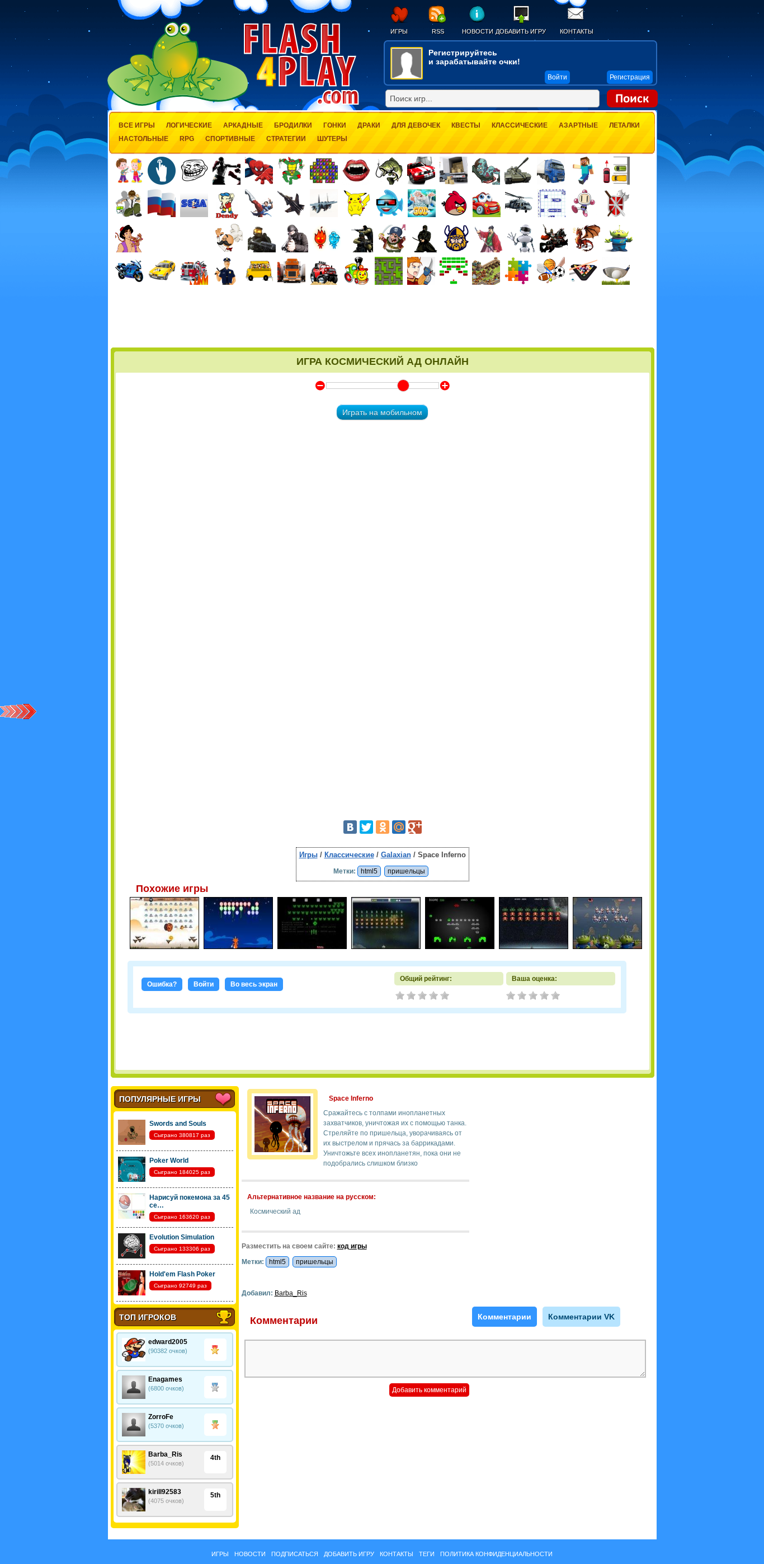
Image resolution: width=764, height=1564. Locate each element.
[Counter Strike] (359, 238)
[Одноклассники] (382, 827)
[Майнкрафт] (583, 171)
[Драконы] (586, 238)
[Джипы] (324, 271)
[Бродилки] (389, 271)
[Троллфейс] (194, 171)
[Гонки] (421, 171)
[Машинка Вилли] (487, 203)
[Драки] (259, 203)
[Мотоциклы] (129, 271)
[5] (556, 996)
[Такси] (162, 271)
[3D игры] (389, 203)
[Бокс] (226, 171)
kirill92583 (164, 1492)
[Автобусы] (259, 271)
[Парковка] (616, 170)
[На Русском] (162, 203)
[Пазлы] (518, 271)
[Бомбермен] (584, 203)
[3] (534, 996)
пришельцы (406, 871)
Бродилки (293, 125)
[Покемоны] (357, 203)
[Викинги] (456, 238)
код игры (352, 1246)
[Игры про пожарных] (194, 271)
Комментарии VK (581, 1316)
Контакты (576, 31)
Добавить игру (521, 31)
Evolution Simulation (181, 1237)
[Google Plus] (415, 827)
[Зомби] (486, 171)
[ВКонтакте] (350, 827)
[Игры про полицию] (226, 271)
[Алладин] (129, 238)
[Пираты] (391, 238)
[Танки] (518, 171)
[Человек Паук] (259, 171)
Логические (189, 125)
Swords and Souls (177, 1124)
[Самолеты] (324, 203)
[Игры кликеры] (162, 171)
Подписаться (294, 1554)
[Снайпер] (294, 238)
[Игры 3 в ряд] (324, 171)
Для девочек (416, 125)
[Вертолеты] (519, 203)
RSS (438, 31)
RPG (187, 139)
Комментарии (504, 1316)
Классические (520, 125)
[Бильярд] (583, 271)
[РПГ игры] (421, 271)
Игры (399, 31)
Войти (204, 984)
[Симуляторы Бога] (422, 203)
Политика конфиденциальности (496, 1554)
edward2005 (167, 1342)
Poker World (168, 1160)
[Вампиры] (356, 171)
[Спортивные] (551, 271)
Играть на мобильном (382, 412)
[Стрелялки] (262, 238)
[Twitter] (366, 827)
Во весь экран (253, 984)
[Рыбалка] (389, 171)
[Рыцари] (554, 238)
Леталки (624, 125)
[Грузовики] (551, 171)
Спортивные (230, 139)
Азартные (578, 125)
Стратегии (286, 139)
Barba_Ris (165, 1454)
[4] (545, 996)
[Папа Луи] (229, 238)
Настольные (143, 139)
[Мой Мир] (398, 827)
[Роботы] (521, 238)
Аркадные (243, 125)
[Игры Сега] (194, 204)
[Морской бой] (551, 203)
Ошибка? (162, 984)
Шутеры (332, 139)
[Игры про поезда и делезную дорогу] (356, 271)
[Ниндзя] (424, 238)
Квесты (465, 125)
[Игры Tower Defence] (486, 271)
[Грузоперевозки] (454, 171)
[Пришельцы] (619, 238)
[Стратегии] (616, 203)
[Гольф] (616, 271)
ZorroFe (160, 1417)
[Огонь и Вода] (327, 238)
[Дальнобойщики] (291, 271)
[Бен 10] (129, 203)
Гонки (334, 125)
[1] (511, 996)
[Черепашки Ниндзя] (291, 171)
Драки (368, 125)
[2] (523, 996)
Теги (427, 1554)
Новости (477, 31)
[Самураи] (489, 238)
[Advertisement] (382, 317)
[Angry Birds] (454, 203)
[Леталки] (291, 203)
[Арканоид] (454, 271)
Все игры (137, 125)
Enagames (165, 1379)
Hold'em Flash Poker (182, 1274)
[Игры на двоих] (129, 171)
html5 (369, 871)
